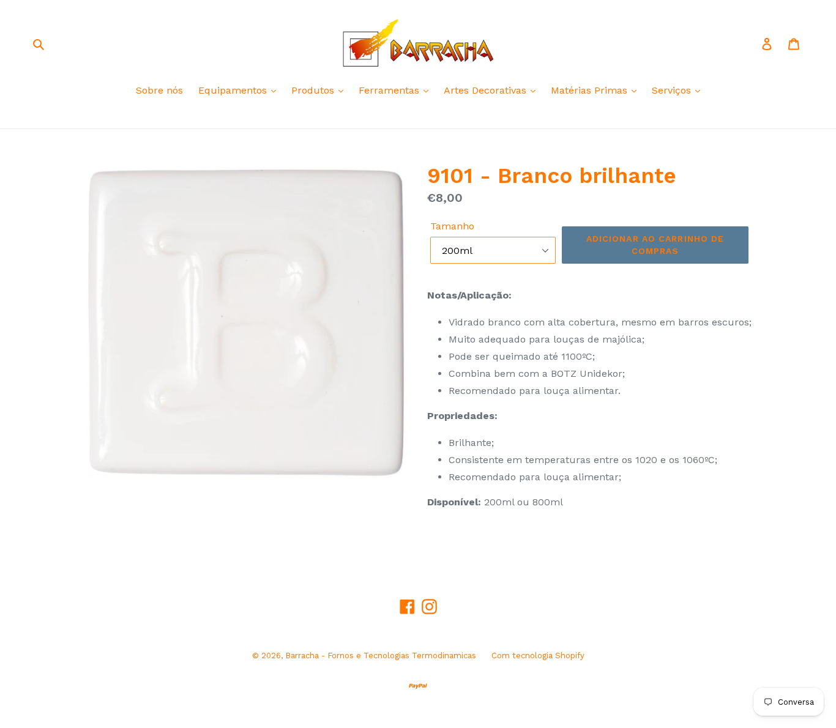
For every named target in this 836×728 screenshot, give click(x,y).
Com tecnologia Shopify (537, 655)
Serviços (673, 90)
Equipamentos (234, 90)
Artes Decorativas (486, 90)
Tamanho (452, 226)
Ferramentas (390, 90)
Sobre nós (159, 90)
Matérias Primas (590, 90)
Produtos (314, 90)
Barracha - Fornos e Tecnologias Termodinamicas (380, 655)
